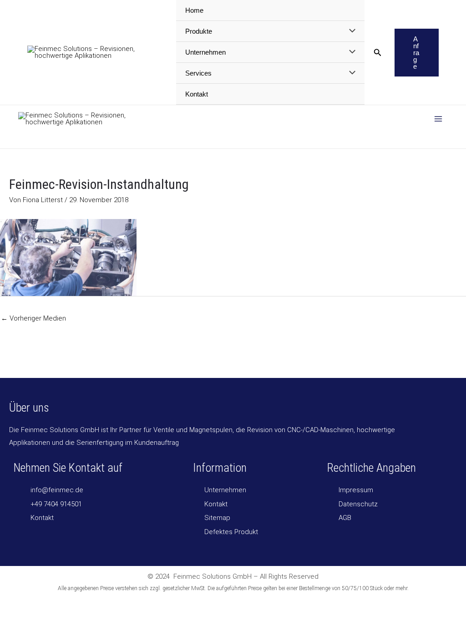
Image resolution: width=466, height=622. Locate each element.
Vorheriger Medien (33, 318)
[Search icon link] (378, 53)
